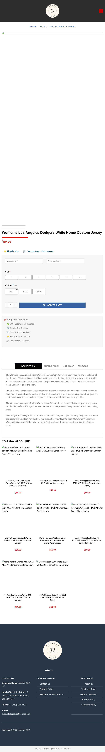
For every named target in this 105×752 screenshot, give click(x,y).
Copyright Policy (88, 705)
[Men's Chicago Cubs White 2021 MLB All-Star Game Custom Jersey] (52, 576)
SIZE (7, 272)
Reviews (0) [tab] (83, 366)
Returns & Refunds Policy (51, 694)
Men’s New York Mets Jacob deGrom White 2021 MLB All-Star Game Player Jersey (18, 483)
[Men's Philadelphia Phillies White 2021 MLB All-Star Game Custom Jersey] (87, 462)
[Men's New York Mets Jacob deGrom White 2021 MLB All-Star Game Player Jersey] (18, 462)
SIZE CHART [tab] (68, 366)
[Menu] (3, 11)
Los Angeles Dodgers (62, 26)
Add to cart (54, 305)
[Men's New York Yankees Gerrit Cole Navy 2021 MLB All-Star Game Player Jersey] (52, 519)
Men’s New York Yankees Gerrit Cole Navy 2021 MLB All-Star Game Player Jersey (52, 540)
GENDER (9, 285)
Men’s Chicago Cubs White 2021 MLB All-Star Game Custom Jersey (52, 597)
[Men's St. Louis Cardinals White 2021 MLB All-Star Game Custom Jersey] (18, 519)
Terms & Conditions (88, 694)
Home (32, 26)
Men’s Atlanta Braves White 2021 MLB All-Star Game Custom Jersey (18, 597)
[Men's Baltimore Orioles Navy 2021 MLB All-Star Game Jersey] (52, 462)
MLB (42, 26)
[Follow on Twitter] (57, 670)
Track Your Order (88, 689)
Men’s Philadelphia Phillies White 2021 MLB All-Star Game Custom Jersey (87, 483)
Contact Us (45, 684)
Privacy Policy (88, 699)
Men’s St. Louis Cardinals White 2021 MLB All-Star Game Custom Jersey (18, 540)
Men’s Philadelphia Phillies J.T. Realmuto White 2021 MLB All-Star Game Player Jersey (87, 540)
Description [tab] (28, 366)
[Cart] (101, 11)
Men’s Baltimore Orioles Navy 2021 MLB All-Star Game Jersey (52, 482)
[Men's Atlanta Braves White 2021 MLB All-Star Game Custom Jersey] (18, 576)
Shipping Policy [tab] (51, 366)
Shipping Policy (46, 689)
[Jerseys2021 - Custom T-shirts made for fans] (52, 11)
